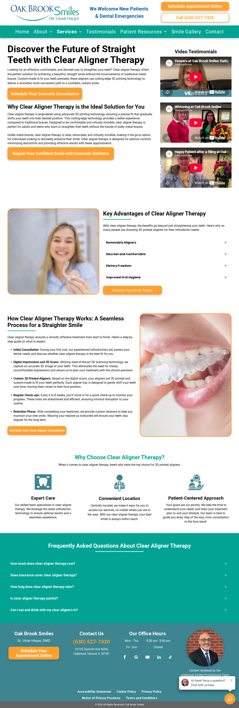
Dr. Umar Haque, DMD (34, 641)
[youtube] (148, 657)
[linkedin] (159, 657)
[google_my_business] (136, 657)
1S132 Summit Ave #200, (91, 649)
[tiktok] (170, 657)
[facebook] (125, 657)
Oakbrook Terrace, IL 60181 (92, 653)
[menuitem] (22, 31)
